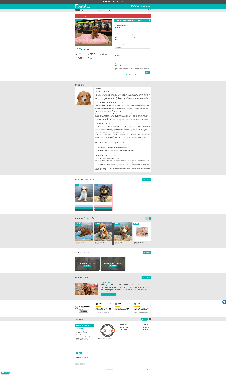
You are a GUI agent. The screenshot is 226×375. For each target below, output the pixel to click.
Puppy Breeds (111, 10)
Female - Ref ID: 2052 (139, 242)
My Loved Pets (146, 329)
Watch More (147, 252)
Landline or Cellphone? (121, 45)
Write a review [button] (83, 311)
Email (117, 39)
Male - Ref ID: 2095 (118, 242)
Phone (117, 50)
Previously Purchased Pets (101, 10)
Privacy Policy (147, 369)
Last (134, 37)
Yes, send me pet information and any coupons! (127, 65)
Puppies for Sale (84, 10)
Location (117, 27)
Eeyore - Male (79, 203)
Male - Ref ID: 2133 (80, 242)
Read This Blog (105, 294)
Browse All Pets (146, 179)
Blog (116, 10)
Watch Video (87, 265)
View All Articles (146, 277)
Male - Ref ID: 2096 (99, 242)
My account (146, 327)
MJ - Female (99, 203)
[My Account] (148, 10)
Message (117, 55)
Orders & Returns (147, 331)
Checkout (145, 333)
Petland (107, 283)
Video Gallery (92, 10)
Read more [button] (120, 313)
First (116, 37)
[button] (150, 309)
